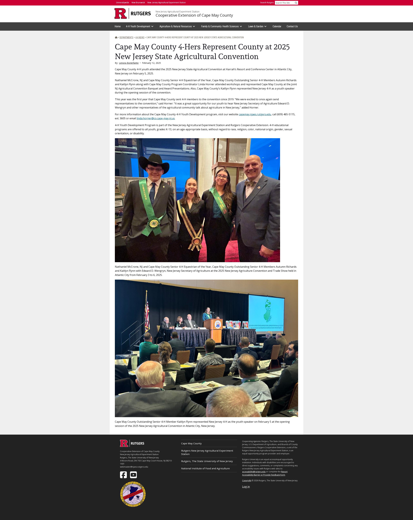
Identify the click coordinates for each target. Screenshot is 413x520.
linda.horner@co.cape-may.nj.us (156, 118)
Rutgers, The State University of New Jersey (207, 461)
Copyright (246, 480)
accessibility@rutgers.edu (254, 471)
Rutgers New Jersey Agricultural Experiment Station (207, 452)
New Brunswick (138, 2)
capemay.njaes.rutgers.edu (255, 114)
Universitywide (122, 2)
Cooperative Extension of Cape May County (194, 15)
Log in (246, 486)
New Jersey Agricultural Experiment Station (177, 11)
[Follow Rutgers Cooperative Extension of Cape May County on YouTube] (133, 474)
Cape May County (191, 443)
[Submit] (296, 2)
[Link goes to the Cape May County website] (133, 494)
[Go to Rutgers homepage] (132, 446)
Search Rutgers (267, 2)
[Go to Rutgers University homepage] (132, 13)
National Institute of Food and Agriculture (205, 468)
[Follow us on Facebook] (123, 474)
